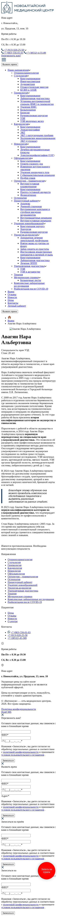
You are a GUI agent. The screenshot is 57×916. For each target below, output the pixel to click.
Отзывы (12, 294)
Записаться (8, 760)
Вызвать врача (10, 64)
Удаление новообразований (29, 223)
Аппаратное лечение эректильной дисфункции (34, 239)
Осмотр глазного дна (31, 163)
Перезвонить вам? (11, 55)
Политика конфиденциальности (18, 709)
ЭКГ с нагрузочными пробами (36, 135)
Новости (12, 297)
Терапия (18, 274)
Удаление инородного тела (34, 172)
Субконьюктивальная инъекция (37, 175)
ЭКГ (22, 132)
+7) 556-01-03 (13, 52)
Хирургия (25, 229)
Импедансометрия (30, 81)
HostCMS (6, 712)
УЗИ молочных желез (32, 121)
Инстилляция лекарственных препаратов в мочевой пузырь (36, 253)
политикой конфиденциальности (21, 752)
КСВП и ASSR (28, 90)
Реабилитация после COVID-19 (31, 288)
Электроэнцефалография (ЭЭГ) (37, 155)
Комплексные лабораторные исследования (31, 599)
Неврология (20, 144)
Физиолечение (28, 195)
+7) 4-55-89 (36, 52)
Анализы (25, 203)
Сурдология (20, 75)
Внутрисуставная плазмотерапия (29, 185)
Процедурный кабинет (26, 200)
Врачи (11, 291)
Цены (11, 300)
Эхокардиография (30, 129)
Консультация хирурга (32, 226)
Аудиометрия (27, 84)
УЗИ (22, 118)
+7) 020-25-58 (14, 50)
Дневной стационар (31, 206)
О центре (13, 621)
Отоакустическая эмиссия (34, 87)
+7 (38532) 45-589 (17, 638)
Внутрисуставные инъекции (35, 220)
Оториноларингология (26, 73)
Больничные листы (30, 280)
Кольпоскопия (28, 109)
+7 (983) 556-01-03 (21, 632)
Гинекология (21, 92)
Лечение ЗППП (28, 263)
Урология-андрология (26, 234)
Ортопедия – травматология (29, 180)
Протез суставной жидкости (35, 192)
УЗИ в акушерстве (30, 271)
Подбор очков (27, 178)
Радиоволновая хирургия (34, 115)
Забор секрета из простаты (34, 249)
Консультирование (30, 78)
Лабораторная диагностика (35, 98)
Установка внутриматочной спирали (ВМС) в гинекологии (37, 102)
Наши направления (18, 70)
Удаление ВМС (28, 107)
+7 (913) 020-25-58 (17, 635)
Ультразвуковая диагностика (29, 266)
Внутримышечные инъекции (36, 217)
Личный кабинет (17, 305)
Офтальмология (22, 158)
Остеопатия (20, 198)
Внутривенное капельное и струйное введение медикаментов (35, 212)
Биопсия (24, 112)
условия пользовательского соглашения (22, 755)
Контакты (13, 303)
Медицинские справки (26, 277)
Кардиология (21, 124)
